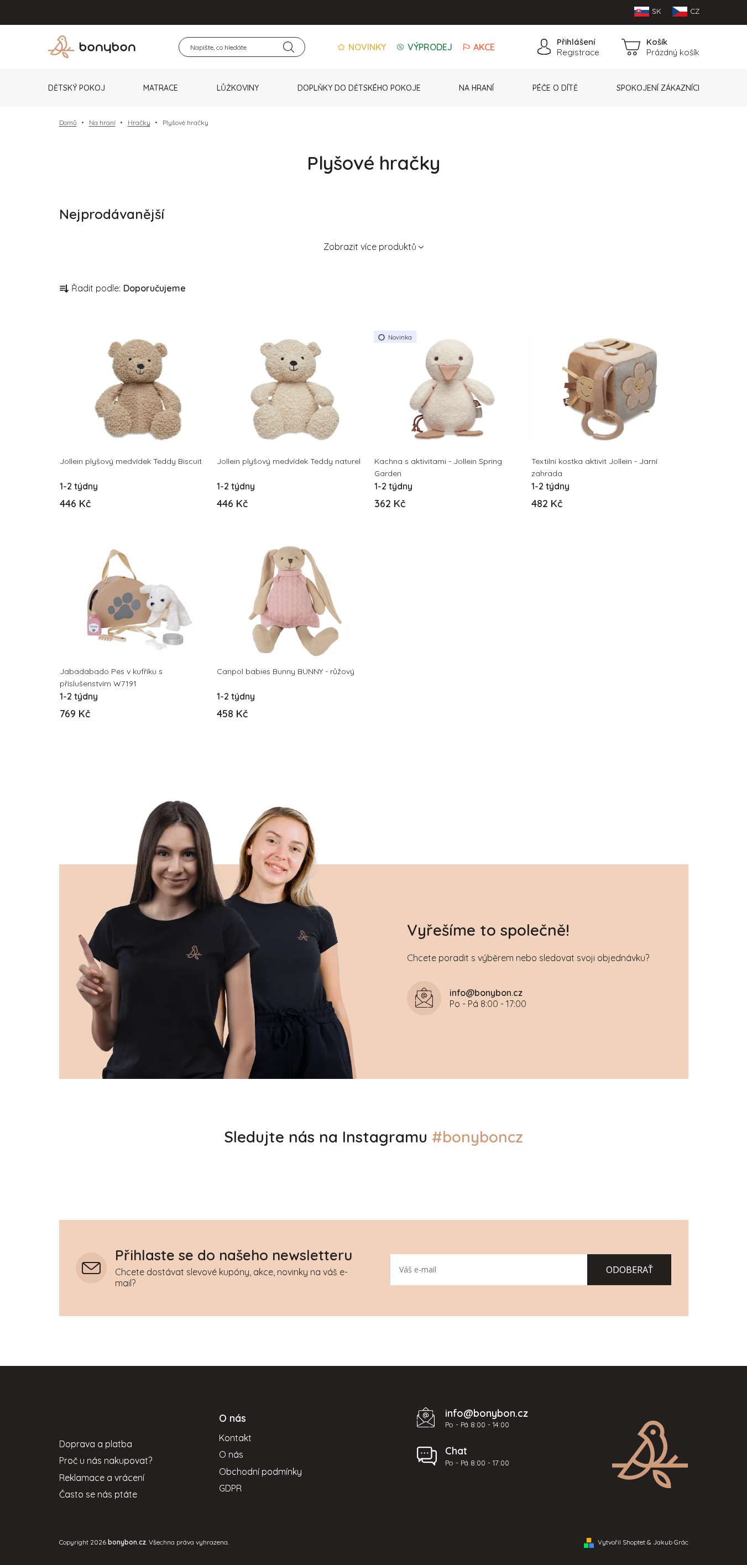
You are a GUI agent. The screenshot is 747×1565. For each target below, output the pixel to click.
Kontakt (235, 1437)
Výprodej (428, 47)
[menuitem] (76, 88)
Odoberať (629, 1270)
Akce (483, 47)
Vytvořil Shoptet (621, 1542)
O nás (231, 1454)
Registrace (578, 52)
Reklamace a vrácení (101, 1477)
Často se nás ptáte (98, 1494)
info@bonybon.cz (486, 1413)
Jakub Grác (670, 1542)
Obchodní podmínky (260, 1471)
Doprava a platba (95, 1443)
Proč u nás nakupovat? (105, 1460)
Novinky (366, 47)
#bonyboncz (477, 1136)
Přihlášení (576, 41)
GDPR (230, 1488)
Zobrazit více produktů (369, 246)
